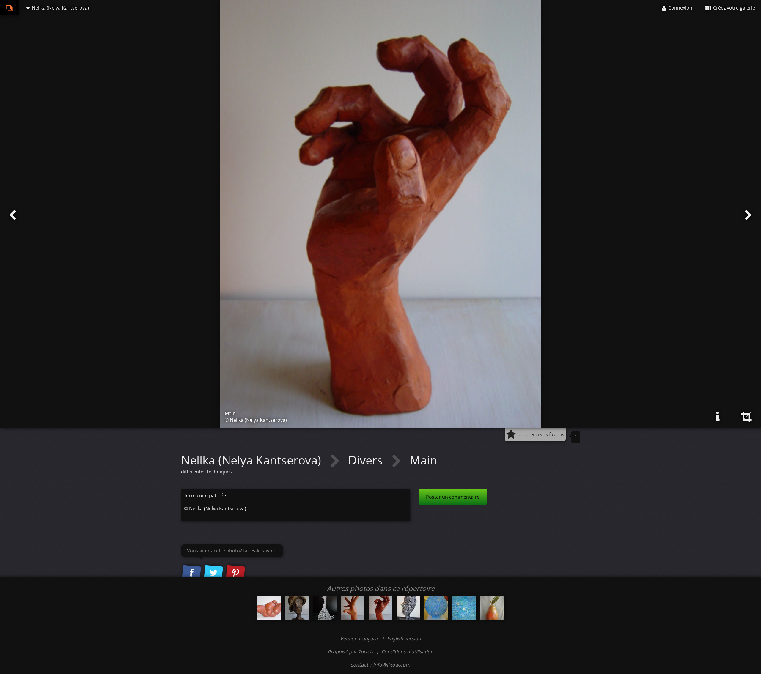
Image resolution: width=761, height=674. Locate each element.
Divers (367, 460)
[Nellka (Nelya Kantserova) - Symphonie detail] (464, 608)
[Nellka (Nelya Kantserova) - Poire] (492, 608)
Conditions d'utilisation (407, 651)
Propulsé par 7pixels (350, 651)
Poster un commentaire (452, 497)
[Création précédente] (13, 215)
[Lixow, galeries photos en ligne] (9, 7)
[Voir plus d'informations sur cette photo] (717, 416)
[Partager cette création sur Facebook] (191, 573)
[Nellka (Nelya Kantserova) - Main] (352, 608)
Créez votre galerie (733, 7)
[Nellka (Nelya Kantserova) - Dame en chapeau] (297, 608)
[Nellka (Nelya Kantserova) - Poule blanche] (325, 608)
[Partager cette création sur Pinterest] (235, 573)
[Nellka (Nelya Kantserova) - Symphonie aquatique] (436, 608)
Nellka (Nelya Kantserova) (252, 460)
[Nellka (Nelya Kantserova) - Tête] (408, 608)
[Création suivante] (748, 215)
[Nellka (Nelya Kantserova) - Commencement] (269, 608)
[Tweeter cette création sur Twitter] (213, 573)
